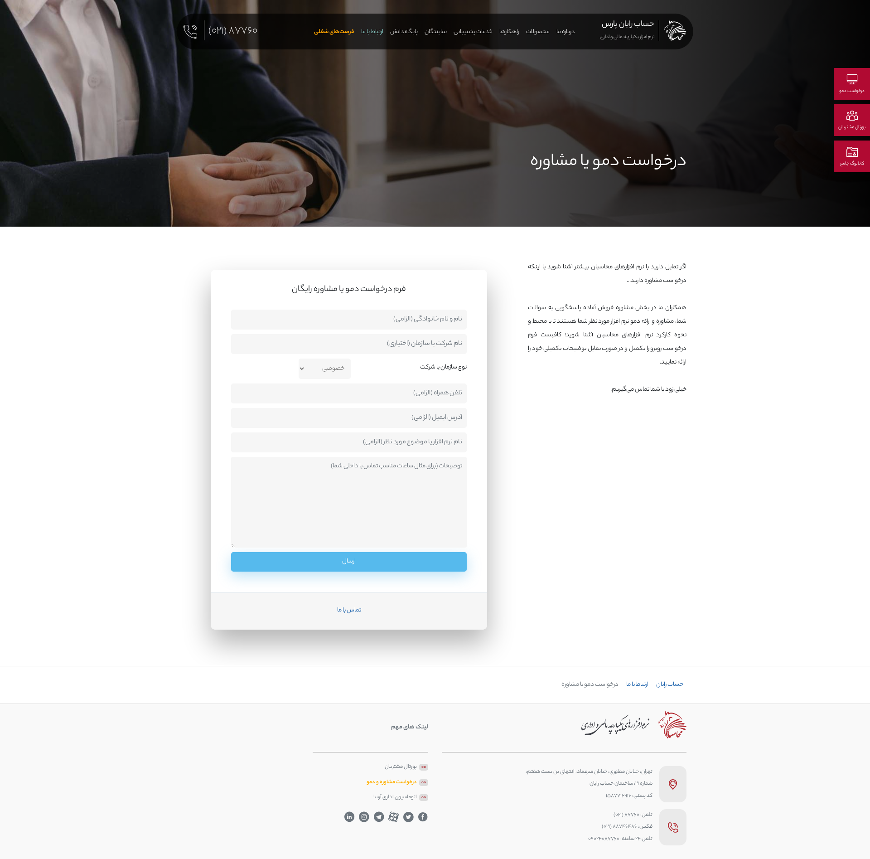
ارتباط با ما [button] (372, 32)
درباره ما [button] (565, 32)
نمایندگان (436, 32)
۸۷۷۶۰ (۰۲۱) (232, 33)
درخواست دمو (852, 91)
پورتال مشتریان (851, 127)
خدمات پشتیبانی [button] (473, 32)
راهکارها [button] (509, 32)
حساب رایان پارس (628, 24)
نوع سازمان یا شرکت (443, 367)
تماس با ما (349, 610)
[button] (404, 32)
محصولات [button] (538, 32)
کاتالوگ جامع (852, 164)
